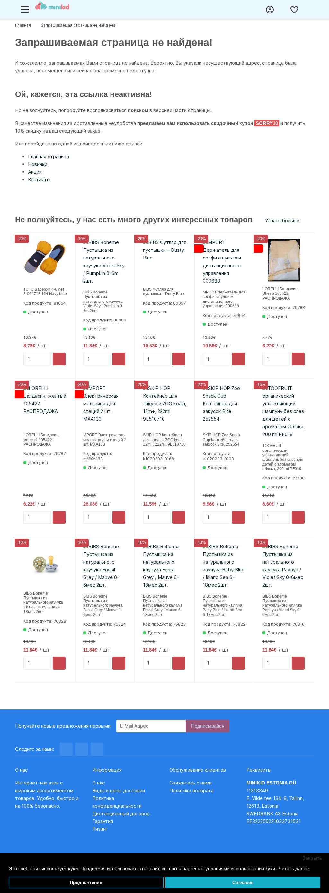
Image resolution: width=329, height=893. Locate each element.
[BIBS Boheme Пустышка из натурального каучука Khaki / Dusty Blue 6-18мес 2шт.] (45, 564)
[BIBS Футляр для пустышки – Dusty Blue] (164, 260)
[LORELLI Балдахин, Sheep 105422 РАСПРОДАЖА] (284, 260)
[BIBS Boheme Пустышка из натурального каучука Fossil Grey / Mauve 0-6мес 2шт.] (105, 566)
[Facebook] (66, 749)
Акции (35, 172)
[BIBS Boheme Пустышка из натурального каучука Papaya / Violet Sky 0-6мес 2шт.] (284, 566)
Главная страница (48, 156)
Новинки (37, 164)
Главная (23, 25)
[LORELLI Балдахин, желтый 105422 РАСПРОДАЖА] (45, 406)
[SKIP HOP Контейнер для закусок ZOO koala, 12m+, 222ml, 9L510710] (164, 406)
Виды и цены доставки (118, 790)
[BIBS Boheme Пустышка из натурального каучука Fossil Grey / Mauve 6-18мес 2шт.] (164, 566)
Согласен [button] (242, 882)
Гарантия (102, 821)
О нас (98, 783)
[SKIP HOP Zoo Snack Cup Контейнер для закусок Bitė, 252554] (224, 406)
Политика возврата (191, 790)
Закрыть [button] (312, 858)
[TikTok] (97, 749)
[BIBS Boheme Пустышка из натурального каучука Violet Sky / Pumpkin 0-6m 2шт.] (105, 262)
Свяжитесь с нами (190, 783)
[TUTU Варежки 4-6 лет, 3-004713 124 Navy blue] (45, 260)
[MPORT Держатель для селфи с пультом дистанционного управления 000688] (224, 262)
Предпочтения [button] (86, 882)
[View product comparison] (283, 9)
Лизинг (100, 829)
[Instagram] (81, 749)
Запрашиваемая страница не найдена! (78, 25)
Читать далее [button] (294, 868)
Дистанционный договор (123, 813)
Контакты (39, 180)
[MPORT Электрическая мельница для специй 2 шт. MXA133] (105, 406)
